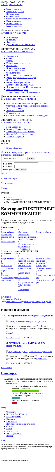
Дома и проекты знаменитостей (20, 44)
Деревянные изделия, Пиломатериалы (23, 87)
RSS (3, 440)
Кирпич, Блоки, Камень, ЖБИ (20, 85)
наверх (4, 407)
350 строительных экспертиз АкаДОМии (29, 315)
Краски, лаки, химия (15, 70)
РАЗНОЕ (5, 143)
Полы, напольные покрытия (19, 75)
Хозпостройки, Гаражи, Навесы (20, 132)
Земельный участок (15, 11)
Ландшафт (11, 42)
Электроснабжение (15, 110)
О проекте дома (13, 16)
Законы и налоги (14, 9)
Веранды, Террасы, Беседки (18, 129)
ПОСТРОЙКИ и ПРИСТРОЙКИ (16, 122)
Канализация (24, 273)
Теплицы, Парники (15, 136)
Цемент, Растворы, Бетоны (18, 82)
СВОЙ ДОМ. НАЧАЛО (11, 4)
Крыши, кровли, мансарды (18, 63)
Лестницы (11, 80)
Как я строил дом (14, 26)
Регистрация (9, 169)
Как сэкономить (13, 21)
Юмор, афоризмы (14, 148)
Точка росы (23, 289)
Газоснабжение (13, 113)
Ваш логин (8, 164)
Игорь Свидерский (13, 338)
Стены (9, 58)
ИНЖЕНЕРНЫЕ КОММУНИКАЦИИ (18, 99)
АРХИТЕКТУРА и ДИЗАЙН (14, 33)
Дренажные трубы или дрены (9, 278)
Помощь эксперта (14, 23)
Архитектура (12, 37)
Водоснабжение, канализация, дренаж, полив (26, 103)
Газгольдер (6, 263)
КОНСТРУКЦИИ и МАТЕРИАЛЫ (17, 51)
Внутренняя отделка (15, 68)
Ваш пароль (8, 166)
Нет (20, 299)
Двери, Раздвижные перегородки (21, 77)
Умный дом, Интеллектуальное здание (44, 268)
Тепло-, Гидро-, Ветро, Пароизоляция (23, 92)
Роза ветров (23, 277)
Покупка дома (12, 14)
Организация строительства (19, 19)
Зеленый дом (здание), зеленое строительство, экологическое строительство (26, 263)
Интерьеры (11, 40)
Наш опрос (9, 373)
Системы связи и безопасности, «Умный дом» (27, 115)
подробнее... (11, 333)
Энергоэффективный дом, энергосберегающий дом (45, 279)
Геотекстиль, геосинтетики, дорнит (7, 268)
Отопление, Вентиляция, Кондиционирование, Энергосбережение (28, 235)
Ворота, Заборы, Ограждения (19, 134)
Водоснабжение (8, 258)
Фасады (9, 61)
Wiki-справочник (14, 200)
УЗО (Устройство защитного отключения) (43, 260)
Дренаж (4, 275)
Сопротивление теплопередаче (25, 283)
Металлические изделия (17, 89)
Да (16, 299)
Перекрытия (11, 65)
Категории (6, 297)
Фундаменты (12, 56)
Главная (9, 197)
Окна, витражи (13, 73)
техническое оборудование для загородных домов (28, 301)
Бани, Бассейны (13, 127)
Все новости (6, 367)
